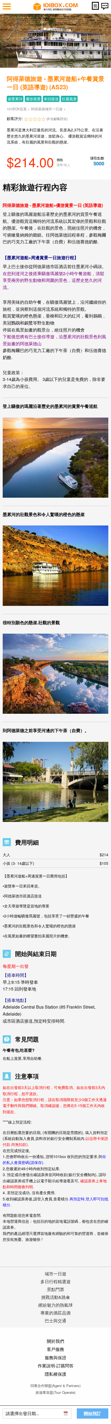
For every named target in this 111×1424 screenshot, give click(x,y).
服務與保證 (55, 1357)
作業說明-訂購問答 (56, 1365)
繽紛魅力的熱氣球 (55, 1305)
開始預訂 (92, 1413)
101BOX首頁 (17, 108)
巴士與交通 (55, 1320)
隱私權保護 (55, 1374)
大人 (55, 854)
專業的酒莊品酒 (55, 1313)
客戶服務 (55, 1349)
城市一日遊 (55, 1274)
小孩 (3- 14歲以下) (55, 863)
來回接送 (51, 98)
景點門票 (55, 1289)
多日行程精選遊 (55, 1281)
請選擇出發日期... (22, 1413)
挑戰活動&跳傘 (55, 1297)
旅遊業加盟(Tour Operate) (55, 1392)
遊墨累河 (15, 98)
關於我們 (55, 1341)
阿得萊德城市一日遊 (47, 108)
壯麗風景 (69, 98)
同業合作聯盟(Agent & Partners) (55, 1385)
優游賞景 (33, 98)
